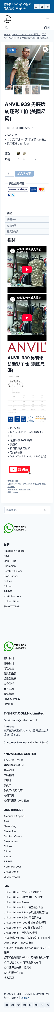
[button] (45, 49)
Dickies (8, 581)
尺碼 (7, 159)
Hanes (7, 856)
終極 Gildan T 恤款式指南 (18, 942)
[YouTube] (6, 1005)
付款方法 (9, 668)
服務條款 (9, 693)
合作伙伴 (9, 683)
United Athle (11, 601)
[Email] (42, 6)
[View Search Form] (6, 27)
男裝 (44, 484)
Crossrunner (11, 576)
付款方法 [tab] (11, 225)
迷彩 (29, 489)
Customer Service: (15, 742)
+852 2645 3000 (38, 742)
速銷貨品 (11, 487)
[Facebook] (12, 1005)
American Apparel (14, 550)
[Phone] (47, 6)
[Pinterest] (30, 1005)
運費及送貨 (10, 673)
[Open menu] (47, 19)
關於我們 (9, 658)
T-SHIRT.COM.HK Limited (24, 713)
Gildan (8, 586)
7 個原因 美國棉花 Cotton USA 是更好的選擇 (27, 950)
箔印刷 (7, 780)
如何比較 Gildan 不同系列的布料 (22, 962)
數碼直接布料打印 (14, 765)
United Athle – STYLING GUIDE (22, 892)
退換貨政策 (10, 678)
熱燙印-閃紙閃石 (13, 790)
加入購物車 (24, 173)
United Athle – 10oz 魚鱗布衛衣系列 (25, 922)
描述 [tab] (9, 213)
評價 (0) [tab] (11, 219)
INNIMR (8, 591)
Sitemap (9, 703)
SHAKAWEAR (12, 606)
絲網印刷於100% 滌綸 (16, 800)
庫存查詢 (9, 688)
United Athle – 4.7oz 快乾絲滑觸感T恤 (26, 912)
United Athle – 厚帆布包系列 (20, 932)
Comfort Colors (13, 571)
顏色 (7, 153)
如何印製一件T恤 (13, 760)
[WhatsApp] (36, 6)
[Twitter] (18, 1005)
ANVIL (15, 489)
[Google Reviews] (47, 1005)
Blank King (10, 560)
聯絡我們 (9, 663)
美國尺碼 (22, 489)
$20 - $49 (22, 484)
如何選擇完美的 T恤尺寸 (18, 967)
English (25, 997)
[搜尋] (45, 510)
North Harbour (12, 596)
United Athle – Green (16, 902)
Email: (7, 720)
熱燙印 (7, 785)
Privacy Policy (12, 698)
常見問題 (9, 977)
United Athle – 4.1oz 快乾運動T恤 (23, 907)
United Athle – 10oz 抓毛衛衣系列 (23, 927)
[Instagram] (24, 1005)
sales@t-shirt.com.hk (25, 720)
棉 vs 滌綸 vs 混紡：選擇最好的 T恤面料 (27, 937)
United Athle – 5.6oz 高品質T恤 (22, 917)
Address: (9, 726)
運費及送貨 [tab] (12, 231)
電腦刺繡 (9, 775)
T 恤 (34, 484)
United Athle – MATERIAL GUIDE (23, 897)
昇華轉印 (9, 770)
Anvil (14, 484)
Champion (10, 565)
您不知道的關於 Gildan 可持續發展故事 (26, 957)
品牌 (39, 484)
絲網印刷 (9, 795)
